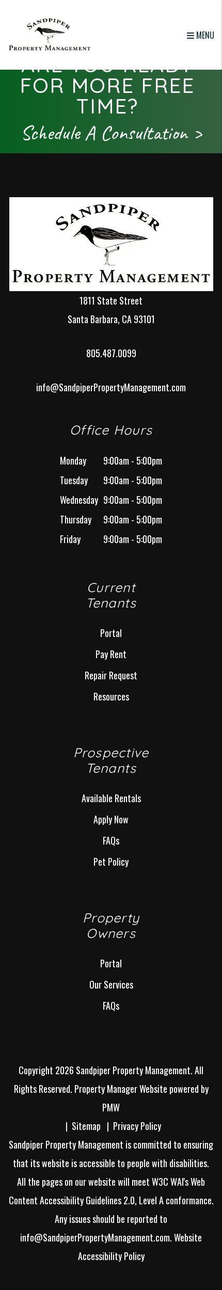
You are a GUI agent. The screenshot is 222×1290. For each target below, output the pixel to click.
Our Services (111, 984)
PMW (111, 1107)
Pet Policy (111, 861)
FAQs (111, 840)
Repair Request (111, 675)
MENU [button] (204, 35)
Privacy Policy (137, 1126)
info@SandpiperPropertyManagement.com (111, 387)
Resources (111, 696)
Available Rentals (111, 798)
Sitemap (86, 1126)
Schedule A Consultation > (111, 132)
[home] (50, 33)
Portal (111, 633)
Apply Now (111, 819)
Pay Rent (111, 654)
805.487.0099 (111, 353)
